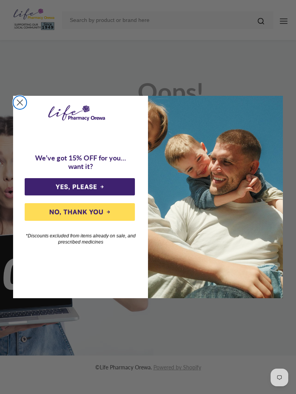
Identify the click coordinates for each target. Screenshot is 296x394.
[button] (80, 187)
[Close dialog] (20, 102)
